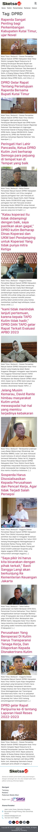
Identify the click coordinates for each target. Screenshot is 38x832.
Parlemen (27, 8)
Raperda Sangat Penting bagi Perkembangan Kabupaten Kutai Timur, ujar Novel (19, 27)
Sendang (24, 830)
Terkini (9, 8)
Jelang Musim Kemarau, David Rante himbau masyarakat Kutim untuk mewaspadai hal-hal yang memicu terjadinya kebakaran (18, 401)
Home (4, 8)
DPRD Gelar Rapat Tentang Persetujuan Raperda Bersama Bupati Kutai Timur (17, 88)
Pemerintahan (18, 8)
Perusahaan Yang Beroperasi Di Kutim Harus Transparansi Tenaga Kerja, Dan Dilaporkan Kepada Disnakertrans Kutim (16, 642)
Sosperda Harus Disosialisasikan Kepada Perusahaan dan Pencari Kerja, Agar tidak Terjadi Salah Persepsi (19, 484)
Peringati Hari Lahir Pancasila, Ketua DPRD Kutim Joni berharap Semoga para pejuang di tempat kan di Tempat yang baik (18, 153)
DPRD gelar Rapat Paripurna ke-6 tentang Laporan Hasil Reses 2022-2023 (19, 711)
